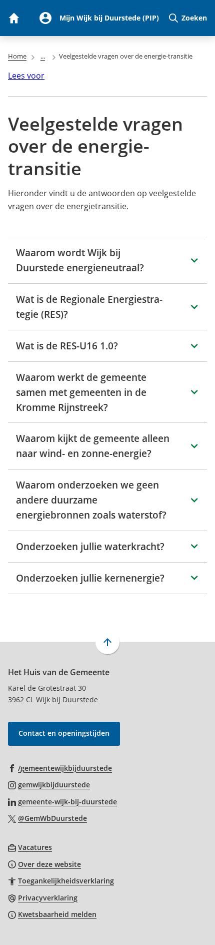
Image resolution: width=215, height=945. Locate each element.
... (42, 56)
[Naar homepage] (13, 18)
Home (17, 56)
